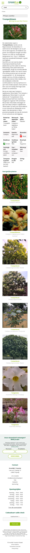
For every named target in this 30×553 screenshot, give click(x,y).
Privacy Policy (15, 548)
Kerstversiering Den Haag (7, 534)
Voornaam (8, 448)
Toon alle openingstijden (15, 507)
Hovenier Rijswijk (15, 531)
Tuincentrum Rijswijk (7, 532)
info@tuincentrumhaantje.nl (15, 478)
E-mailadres (21, 448)
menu (3, 3)
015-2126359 (15, 476)
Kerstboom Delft (22, 533)
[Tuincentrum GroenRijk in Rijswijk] (15, 3)
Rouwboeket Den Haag (15, 529)
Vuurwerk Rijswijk (11, 535)
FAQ (15, 480)
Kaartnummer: (15, 516)
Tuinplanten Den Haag (16, 532)
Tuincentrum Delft (23, 531)
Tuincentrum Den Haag (20, 535)
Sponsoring (15, 484)
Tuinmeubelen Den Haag (14, 533)
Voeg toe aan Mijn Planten (19, 21)
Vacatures (15, 482)
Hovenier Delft (9, 531)
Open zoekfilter (9, 16)
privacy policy (14, 446)
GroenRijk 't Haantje (15, 468)
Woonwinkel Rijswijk (17, 534)
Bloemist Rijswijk (7, 529)
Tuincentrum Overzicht (15, 546)
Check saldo (15, 524)
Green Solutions (15, 544)
